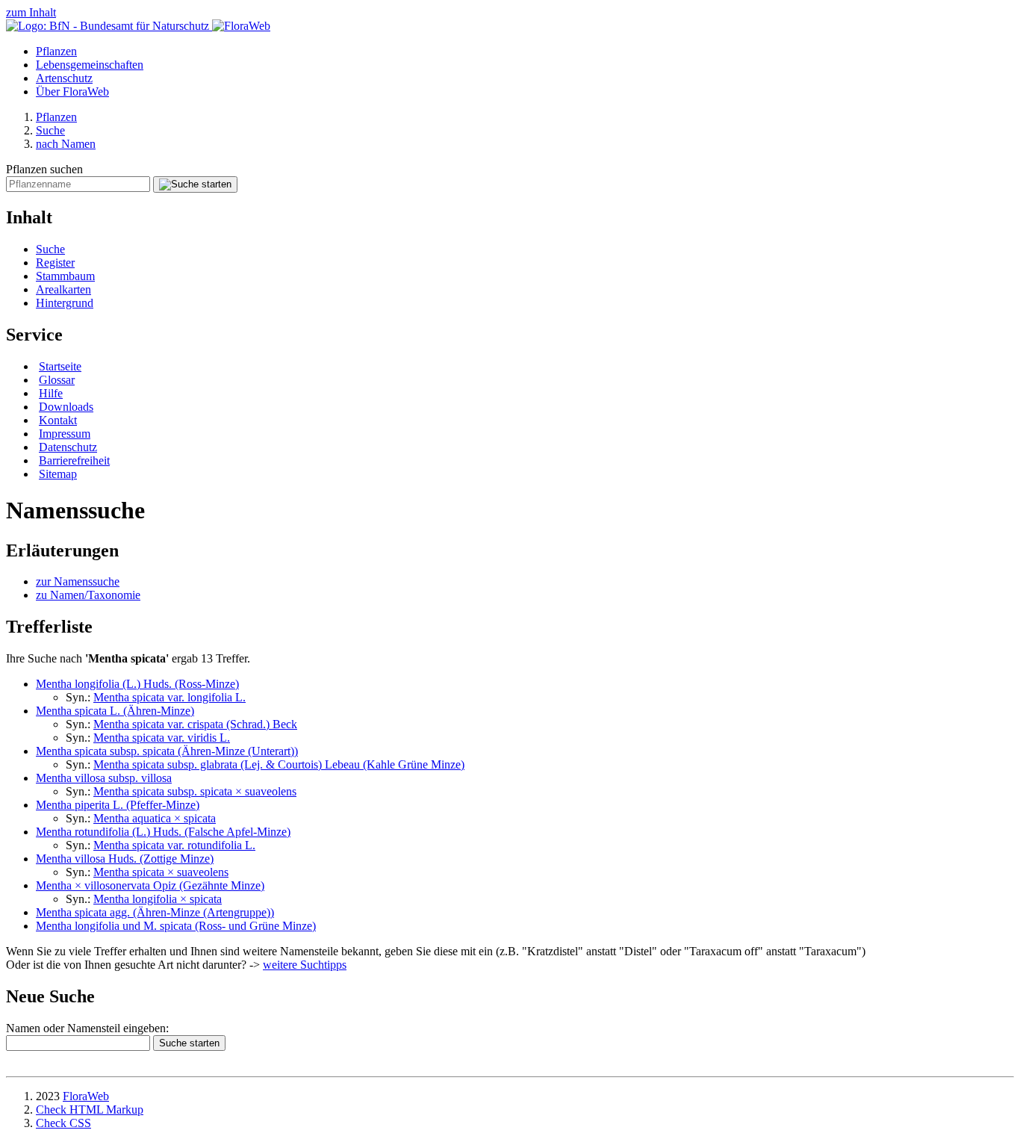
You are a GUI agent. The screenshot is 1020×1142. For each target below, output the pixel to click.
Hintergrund (64, 303)
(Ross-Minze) (137, 683)
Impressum (64, 433)
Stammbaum (65, 276)
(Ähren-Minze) (115, 710)
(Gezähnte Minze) (150, 885)
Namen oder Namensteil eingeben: (87, 1028)
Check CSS (63, 1123)
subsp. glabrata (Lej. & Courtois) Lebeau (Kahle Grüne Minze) (278, 764)
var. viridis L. (161, 737)
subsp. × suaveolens (194, 791)
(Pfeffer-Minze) (117, 804)
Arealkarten (63, 289)
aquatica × (154, 818)
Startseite (60, 366)
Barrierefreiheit (74, 460)
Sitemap (58, 474)
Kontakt (58, 420)
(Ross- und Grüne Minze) (176, 925)
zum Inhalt (31, 12)
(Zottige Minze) (125, 858)
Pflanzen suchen (44, 169)
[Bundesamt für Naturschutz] (109, 25)
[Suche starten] (195, 184)
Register (55, 262)
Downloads (66, 406)
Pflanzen (56, 51)
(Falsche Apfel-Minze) (163, 831)
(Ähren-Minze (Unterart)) (167, 751)
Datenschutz (68, 447)
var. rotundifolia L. (174, 845)
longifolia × (157, 899)
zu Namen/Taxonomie (88, 595)
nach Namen (66, 143)
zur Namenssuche (77, 581)
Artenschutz (64, 78)
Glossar (57, 379)
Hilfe (51, 393)
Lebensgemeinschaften (89, 64)
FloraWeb (86, 1096)
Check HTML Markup (89, 1109)
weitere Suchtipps (304, 964)
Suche (50, 130)
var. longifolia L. (169, 697)
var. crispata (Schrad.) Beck (195, 724)
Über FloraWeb (72, 91)
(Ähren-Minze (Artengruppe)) (155, 912)
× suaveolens (160, 872)
